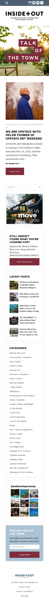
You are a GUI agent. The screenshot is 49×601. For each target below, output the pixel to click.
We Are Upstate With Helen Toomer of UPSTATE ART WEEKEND (24, 135)
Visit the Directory (24, 262)
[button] (15, 493)
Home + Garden (17, 400)
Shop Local (15, 438)
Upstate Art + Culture (16, 124)
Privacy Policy (24, 587)
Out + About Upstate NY (21, 429)
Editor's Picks (16, 366)
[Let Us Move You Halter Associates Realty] (24, 209)
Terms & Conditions (24, 591)
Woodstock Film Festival (21, 472)
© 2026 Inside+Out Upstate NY (24, 582)
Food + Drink (16, 378)
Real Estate (16, 387)
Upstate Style (16, 459)
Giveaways (14, 391)
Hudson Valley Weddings (21, 404)
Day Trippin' (15, 361)
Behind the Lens (17, 353)
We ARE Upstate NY (19, 468)
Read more (15, 171)
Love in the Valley (18, 421)
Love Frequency (17, 417)
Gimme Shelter (17, 383)
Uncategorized (17, 446)
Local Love (15, 412)
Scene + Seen (16, 434)
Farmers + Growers (19, 374)
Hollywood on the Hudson (22, 395)
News (12, 425)
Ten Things (15, 442)
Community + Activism (21, 357)
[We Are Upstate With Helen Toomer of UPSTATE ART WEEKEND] (24, 101)
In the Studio (16, 408)
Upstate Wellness (18, 463)
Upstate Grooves (17, 455)
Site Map (24, 596)
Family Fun (15, 370)
